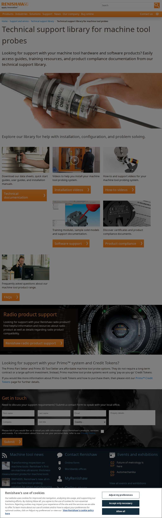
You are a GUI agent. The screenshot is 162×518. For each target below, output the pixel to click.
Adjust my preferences (121, 495)
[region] (81, 503)
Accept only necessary (120, 503)
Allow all (120, 511)
